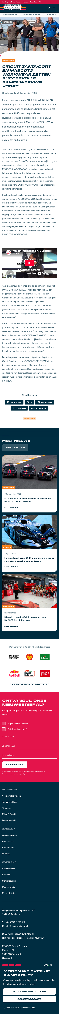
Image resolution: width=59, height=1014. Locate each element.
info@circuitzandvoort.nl (17, 926)
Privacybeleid (39, 771)
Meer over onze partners (29, 684)
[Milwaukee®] (45, 673)
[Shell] (29, 656)
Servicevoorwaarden (8, 774)
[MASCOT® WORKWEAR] (14, 656)
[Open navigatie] (54, 8)
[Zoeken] (48, 8)
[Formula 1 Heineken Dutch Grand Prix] (29, 673)
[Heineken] (45, 656)
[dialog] (29, 990)
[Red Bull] (14, 673)
